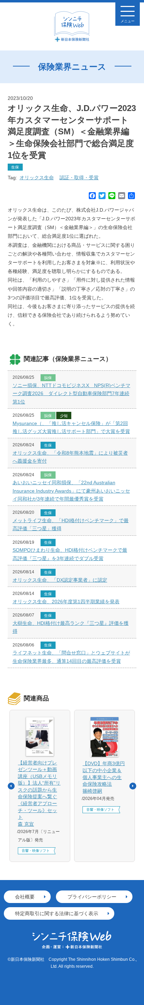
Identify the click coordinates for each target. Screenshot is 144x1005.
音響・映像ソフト (36, 851)
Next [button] (132, 786)
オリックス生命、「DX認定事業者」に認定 (60, 580)
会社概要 (25, 897)
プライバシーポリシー (91, 897)
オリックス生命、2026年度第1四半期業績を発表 (66, 601)
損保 (48, 378)
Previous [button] (11, 786)
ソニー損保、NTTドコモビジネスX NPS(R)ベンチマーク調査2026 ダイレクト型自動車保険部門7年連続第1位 (71, 393)
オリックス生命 (37, 177)
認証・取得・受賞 (79, 177)
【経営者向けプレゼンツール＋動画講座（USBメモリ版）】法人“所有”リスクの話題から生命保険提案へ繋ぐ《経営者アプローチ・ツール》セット (39, 793)
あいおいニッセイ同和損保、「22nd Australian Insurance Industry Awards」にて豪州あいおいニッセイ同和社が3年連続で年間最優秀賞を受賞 (71, 490)
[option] (40, 786)
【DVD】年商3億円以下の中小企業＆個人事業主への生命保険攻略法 (103, 777)
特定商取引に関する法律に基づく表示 (56, 913)
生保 (15, 167)
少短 (64, 416)
